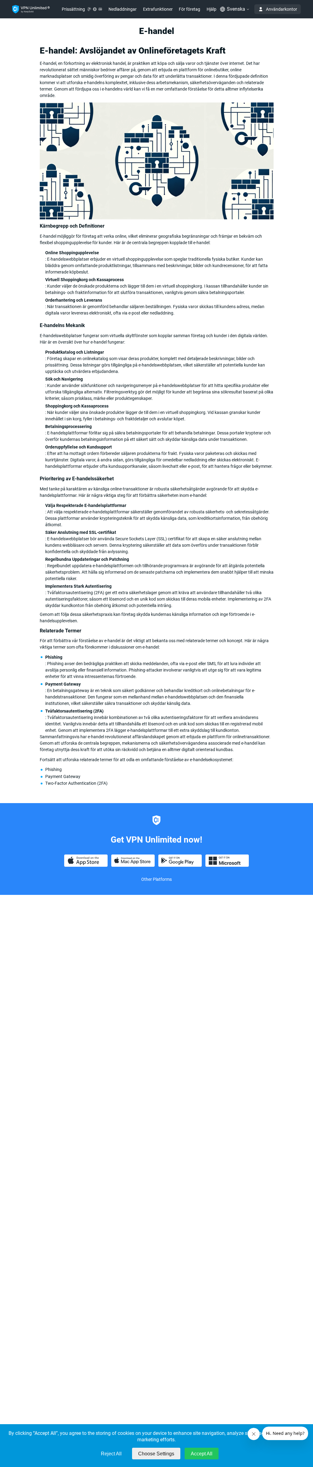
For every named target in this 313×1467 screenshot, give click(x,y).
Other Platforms (156, 879)
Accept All (201, 1453)
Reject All (111, 1453)
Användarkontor (281, 9)
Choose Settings (156, 1453)
